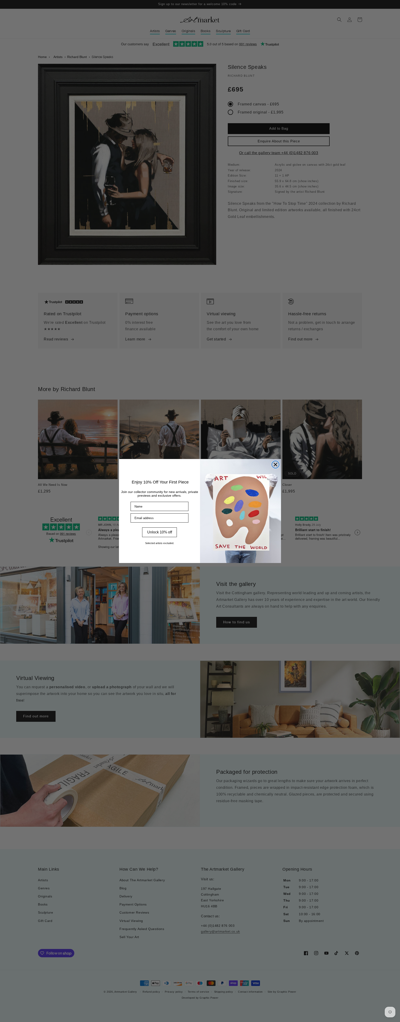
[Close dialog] (275, 464)
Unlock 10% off (159, 532)
